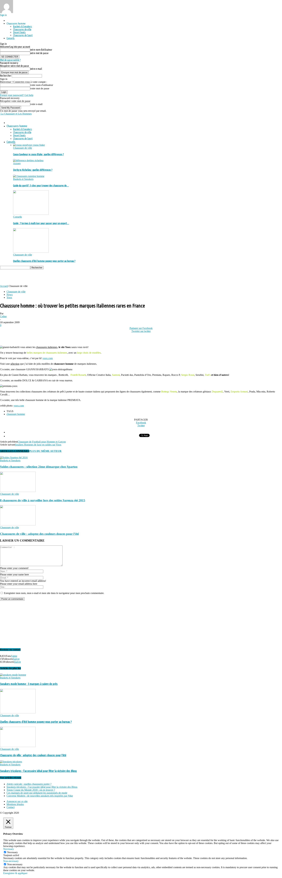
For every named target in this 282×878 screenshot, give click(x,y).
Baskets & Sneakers (22, 26)
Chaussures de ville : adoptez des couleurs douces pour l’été (39, 534)
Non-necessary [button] (11, 861)
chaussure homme (16, 414)
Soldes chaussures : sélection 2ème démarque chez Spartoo (39, 466)
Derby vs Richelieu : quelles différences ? (32, 169)
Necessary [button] (8, 849)
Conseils (11, 38)
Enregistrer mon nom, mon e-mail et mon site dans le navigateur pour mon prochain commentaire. (54, 593)
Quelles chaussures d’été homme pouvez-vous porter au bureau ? (44, 261)
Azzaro (17, 163)
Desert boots (19, 32)
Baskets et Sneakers (23, 179)
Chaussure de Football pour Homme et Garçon (42, 441)
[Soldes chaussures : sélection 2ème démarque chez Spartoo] (14, 457)
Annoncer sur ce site (17, 801)
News (10, 294)
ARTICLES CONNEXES (14, 451)
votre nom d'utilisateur (41, 49)
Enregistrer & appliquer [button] (15, 873)
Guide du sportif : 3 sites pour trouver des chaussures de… (41, 185)
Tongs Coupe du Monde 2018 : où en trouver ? (31, 790)
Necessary (12, 852)
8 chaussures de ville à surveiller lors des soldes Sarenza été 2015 (42, 500)
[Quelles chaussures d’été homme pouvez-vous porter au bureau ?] (31, 251)
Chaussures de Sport (23, 35)
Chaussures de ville (22, 29)
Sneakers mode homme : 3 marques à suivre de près (29, 684)
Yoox (9, 297)
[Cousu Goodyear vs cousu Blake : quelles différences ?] (29, 145)
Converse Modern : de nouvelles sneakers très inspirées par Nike (40, 795)
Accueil (4, 286)
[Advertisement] (59, 276)
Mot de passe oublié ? (10, 59)
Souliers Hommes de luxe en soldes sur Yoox (38, 444)
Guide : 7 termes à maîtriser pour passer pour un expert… (41, 223)
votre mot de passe (39, 53)
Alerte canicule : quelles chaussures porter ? (29, 784)
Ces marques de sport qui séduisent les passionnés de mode (37, 792)
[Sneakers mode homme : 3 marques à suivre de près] (13, 674)
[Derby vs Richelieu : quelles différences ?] (28, 160)
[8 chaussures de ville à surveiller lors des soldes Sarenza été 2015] (18, 491)
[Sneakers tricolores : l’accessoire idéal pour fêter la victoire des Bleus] (11, 761)
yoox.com (47, 358)
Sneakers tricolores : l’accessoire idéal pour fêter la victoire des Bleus (38, 771)
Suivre (16, 659)
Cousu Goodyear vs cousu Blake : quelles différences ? (38, 154)
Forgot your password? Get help (16, 95)
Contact (11, 807)
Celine (3, 316)
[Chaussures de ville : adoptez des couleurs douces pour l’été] (18, 524)
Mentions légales (15, 804)
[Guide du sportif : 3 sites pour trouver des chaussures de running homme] (28, 176)
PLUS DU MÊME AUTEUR (45, 451)
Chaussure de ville (22, 147)
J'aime (14, 656)
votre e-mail (36, 68)
